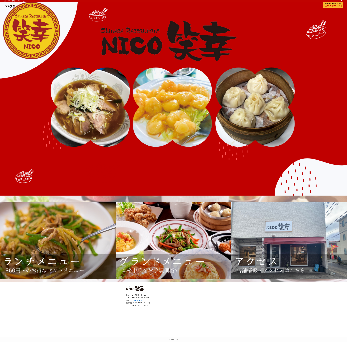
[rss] (339, 1)
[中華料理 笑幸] (10, 6)
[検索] (341, 1)
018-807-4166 (137, 300)
